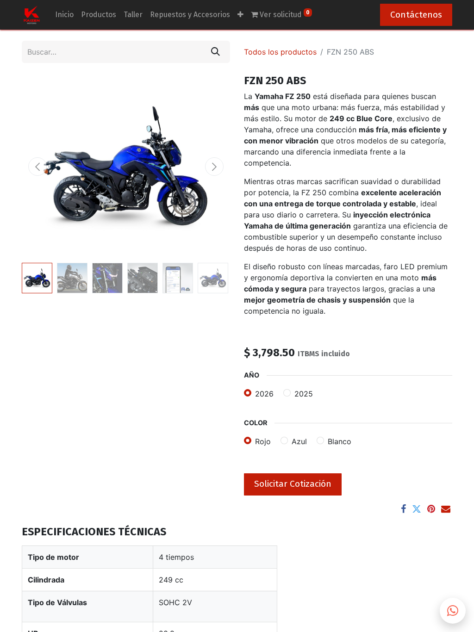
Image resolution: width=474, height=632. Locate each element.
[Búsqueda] (215, 52)
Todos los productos (280, 51)
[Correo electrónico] (445, 509)
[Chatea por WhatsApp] (453, 611)
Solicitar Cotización (292, 483)
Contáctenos (416, 14)
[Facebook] (403, 509)
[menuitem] (64, 15)
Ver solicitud (284, 14)
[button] (37, 166)
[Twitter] (416, 509)
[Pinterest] (431, 509)
